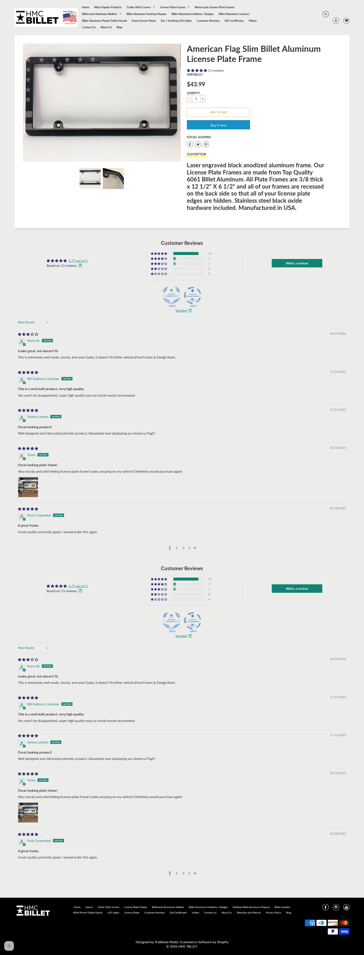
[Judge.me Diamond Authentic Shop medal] (171, 295)
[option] (101, 103)
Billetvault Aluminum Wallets (100, 14)
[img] (28, 334)
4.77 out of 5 (78, 261)
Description (196, 154)
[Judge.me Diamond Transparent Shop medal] (192, 295)
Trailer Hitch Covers (139, 7)
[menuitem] (85, 7)
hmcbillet (195, 74)
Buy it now (218, 125)
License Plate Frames (173, 7)
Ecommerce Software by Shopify (204, 942)
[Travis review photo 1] (28, 487)
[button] (197, 70)
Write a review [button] (297, 263)
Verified (181, 310)
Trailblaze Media (166, 942)
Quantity (193, 93)
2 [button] (177, 548)
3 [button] (183, 548)
